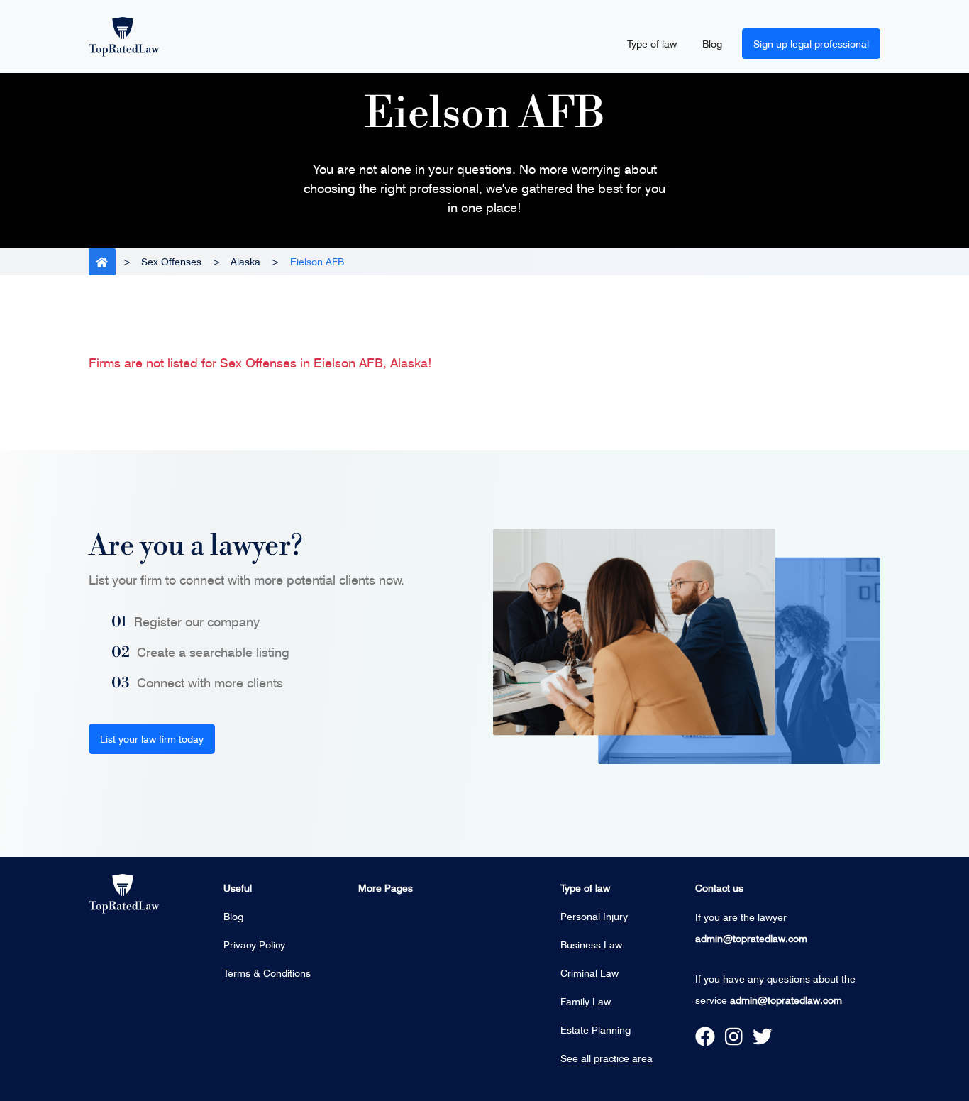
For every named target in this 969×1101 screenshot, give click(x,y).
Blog (712, 43)
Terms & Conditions (267, 973)
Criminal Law (589, 973)
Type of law (652, 43)
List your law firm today (152, 739)
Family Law (585, 1001)
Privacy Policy (254, 944)
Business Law (591, 944)
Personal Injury (594, 916)
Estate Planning (595, 1029)
